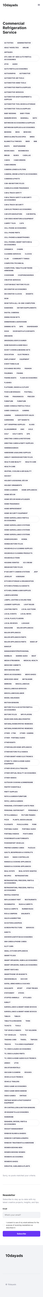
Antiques (8, 52)
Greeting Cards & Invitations (17, 439)
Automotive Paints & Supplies (17, 87)
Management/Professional (16, 651)
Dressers (8, 336)
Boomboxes (23, 151)
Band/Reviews (10, 118)
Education (9, 354)
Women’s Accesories (13, 1157)
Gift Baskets (23, 420)
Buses (16, 155)
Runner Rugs (27, 909)
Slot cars (8, 946)
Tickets (7, 1026)
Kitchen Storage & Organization (19, 581)
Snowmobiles (10, 979)
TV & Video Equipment (24, 1044)
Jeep (36, 572)
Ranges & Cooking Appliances (17, 862)
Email (5, 1209)
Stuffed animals (11, 998)
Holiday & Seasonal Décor (16, 480)
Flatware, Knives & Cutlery (16, 387)
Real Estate (9, 871)
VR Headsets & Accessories (16, 1112)
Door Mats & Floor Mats (24, 331)
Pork (34, 824)
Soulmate (8, 988)
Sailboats (25, 914)
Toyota (23, 1035)
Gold (30, 429)
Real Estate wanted (28, 871)
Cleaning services (12, 254)
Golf (6, 434)
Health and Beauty (12, 462)
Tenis (27, 1021)
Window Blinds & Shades (15, 1133)
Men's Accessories (12, 674)
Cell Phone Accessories (15, 228)
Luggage (25, 623)
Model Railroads (11, 698)
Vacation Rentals (12, 1068)
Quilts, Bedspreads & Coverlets (18, 852)
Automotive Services (14, 92)
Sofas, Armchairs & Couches (17, 984)
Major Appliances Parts (15, 637)
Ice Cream (27, 562)
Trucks (7, 1044)
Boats (7, 146)
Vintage (23, 1096)
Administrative (24, 43)
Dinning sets (9, 326)
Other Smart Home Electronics (18, 756)
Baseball (25, 118)
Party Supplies (11, 792)
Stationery (9, 993)
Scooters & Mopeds (13, 923)
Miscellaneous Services (15, 689)
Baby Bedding (10, 113)
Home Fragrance (11, 504)
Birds (32, 137)
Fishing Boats (10, 378)
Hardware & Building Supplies (17, 453)
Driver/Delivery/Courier (15, 340)
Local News (25, 614)
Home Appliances (29, 490)
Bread (7, 155)
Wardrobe (9, 1117)
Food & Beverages (12, 392)
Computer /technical (14, 263)
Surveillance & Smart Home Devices (20, 1007)
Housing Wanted (11, 562)
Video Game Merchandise (15, 1091)
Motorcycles (10, 714)
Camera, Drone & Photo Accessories (20, 174)
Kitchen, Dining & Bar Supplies (17, 590)
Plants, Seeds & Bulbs (22, 820)
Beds (17, 132)
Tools (18, 1026)
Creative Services (12, 280)
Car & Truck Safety (13, 193)
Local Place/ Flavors (14, 618)
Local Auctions (28, 609)
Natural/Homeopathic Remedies (18, 724)
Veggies (28, 1072)
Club (6, 259)
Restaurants (30, 900)
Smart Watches (11, 970)
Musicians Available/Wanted (17, 719)
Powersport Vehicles (14, 843)
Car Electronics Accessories (17, 209)
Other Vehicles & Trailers (16, 768)
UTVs (16, 1063)
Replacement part (12, 900)
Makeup (7, 646)
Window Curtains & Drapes (16, 1138)
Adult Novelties (11, 48)
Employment (10, 359)
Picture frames (28, 815)
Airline (26, 48)
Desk (6, 298)
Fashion (28, 368)
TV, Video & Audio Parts (14, 1054)
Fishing (20, 373)
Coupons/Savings (26, 275)
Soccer (24, 979)
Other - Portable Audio (14, 738)
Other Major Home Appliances (18, 747)
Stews (21, 993)
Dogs (6, 331)
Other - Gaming (26, 733)
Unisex (7, 1063)
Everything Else (11, 364)
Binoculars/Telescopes (15, 137)
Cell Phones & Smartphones (16, 237)
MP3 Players (26, 714)
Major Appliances (25, 628)
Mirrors (8, 684)
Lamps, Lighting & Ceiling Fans (17, 600)
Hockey (7, 476)
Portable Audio (11, 829)
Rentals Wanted (11, 895)
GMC (22, 429)
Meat (34, 656)
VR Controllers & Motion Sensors (19, 1107)
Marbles (8, 656)
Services (30, 928)
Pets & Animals (10, 815)
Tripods (33, 1040)
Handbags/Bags (11, 448)
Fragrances (18, 396)
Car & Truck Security (14, 205)
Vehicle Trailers (11, 1081)
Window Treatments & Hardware (19, 1143)
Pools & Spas (22, 824)
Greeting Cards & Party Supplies (18, 443)
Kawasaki (20, 576)
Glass (31, 424)
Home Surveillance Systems (17, 525)
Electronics (23, 354)
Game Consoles (11, 410)
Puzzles (31, 848)
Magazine (8, 628)
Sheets (7, 932)
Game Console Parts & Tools (17, 406)
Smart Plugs (10, 955)
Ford (6, 396)
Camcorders (19, 160)
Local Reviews (11, 623)
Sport (19, 988)
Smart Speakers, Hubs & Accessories (20, 960)
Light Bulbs (29, 604)
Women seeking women (14, 1152)
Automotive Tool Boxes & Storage (19, 104)
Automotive (24, 73)
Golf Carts (17, 434)
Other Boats (9, 742)
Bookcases (9, 151)
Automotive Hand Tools (15, 83)
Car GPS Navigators (13, 214)
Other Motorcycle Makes (16, 752)
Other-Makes (10, 778)
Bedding (7, 132)
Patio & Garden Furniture (15, 796)
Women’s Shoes (11, 1161)
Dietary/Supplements (26, 308)
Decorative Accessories (15, 289)
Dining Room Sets (12, 317)
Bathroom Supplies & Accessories (19, 127)
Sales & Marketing (12, 918)
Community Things (20, 259)
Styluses (27, 998)
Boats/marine (19, 146)
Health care (30, 462)
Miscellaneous (22, 684)
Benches (27, 132)
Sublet (7, 1002)
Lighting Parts (10, 609)
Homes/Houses (10, 539)
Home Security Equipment (16, 513)
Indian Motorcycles (13, 567)
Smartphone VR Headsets (15, 974)
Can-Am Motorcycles (14, 183)
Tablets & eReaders (13, 1021)
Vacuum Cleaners (12, 1072)
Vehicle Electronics (13, 1077)
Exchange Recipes (12, 368)
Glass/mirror (10, 429)
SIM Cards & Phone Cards (15, 941)
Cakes (7, 160)
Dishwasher (32, 326)
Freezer (31, 396)
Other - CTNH (10, 733)
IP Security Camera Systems (17, 572)
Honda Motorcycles (13, 544)
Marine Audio (22, 656)
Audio (15, 64)
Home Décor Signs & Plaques (17, 499)
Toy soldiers (31, 1030)
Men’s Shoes (30, 674)
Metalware (27, 679)
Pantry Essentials (12, 787)
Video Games (10, 1096)
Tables (7, 1016)
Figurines (8, 373)
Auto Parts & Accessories (16, 69)
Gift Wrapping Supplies (14, 424)
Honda (24, 539)
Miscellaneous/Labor (14, 693)
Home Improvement (13, 509)
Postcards (28, 834)
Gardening (9, 420)
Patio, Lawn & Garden (13, 801)
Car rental (31, 214)
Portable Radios (11, 834)
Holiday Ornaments (13, 485)
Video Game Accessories (15, 1086)
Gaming (25, 410)
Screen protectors (13, 928)
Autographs (9, 73)
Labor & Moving (11, 595)
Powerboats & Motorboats (16, 838)
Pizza (6, 820)
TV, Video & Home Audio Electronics (20, 1058)
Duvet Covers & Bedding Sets (17, 350)
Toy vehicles (10, 1035)
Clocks (28, 254)
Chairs (20, 249)
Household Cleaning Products (18, 553)
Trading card (10, 1040)
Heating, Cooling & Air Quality (18, 471)
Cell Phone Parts (12, 233)
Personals (33, 810)
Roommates (9, 904)
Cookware (9, 275)
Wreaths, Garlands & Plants (17, 1166)
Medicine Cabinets (12, 665)
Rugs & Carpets (26, 904)
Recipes (7, 876)
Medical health (31, 660)
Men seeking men (11, 670)
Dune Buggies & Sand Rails (15, 345)
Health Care (9, 466)
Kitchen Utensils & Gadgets (16, 586)
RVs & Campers (10, 914)
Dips (21, 326)
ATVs (6, 64)
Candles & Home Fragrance (16, 188)
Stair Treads (32, 988)
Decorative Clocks (13, 294)
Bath (35, 118)
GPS (28, 434)
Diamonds (8, 308)
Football (28, 392)
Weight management (13, 1129)
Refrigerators (21, 876)
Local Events (10, 614)
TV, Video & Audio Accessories (17, 1049)
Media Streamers (12, 660)
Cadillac (27, 155)
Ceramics (8, 249)
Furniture (8, 401)
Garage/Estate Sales (24, 415)
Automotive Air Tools (14, 78)
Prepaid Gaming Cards (14, 848)
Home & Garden (11, 490)
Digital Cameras (11, 313)
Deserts (29, 294)
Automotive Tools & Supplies (17, 109)
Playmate (8, 824)
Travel (23, 1040)
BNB (35, 141)
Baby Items (25, 113)
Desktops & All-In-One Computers (19, 303)
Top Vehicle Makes (12, 1030)
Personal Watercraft (14, 810)
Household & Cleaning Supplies (18, 548)
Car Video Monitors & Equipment (18, 219)
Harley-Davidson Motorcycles (18, 457)
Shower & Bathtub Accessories (18, 937)
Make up (33, 642)
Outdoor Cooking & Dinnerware (18, 782)
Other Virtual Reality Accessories (20, 773)
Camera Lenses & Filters (15, 169)
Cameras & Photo (12, 179)
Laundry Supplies (12, 604)
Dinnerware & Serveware (15, 322)
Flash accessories (28, 378)
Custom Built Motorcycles (16, 284)
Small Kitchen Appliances (16, 951)
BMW (28, 141)
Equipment (24, 359)
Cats (21, 223)
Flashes (7, 383)
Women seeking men (13, 1147)
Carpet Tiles (10, 223)
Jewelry (8, 576)
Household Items (12, 558)
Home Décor (9, 494)
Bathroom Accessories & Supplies (19, 123)
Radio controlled (21, 857)
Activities (8, 43)
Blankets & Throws (13, 141)
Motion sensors (11, 702)
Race (6, 857)
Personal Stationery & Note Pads (19, 806)
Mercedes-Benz (11, 679)
